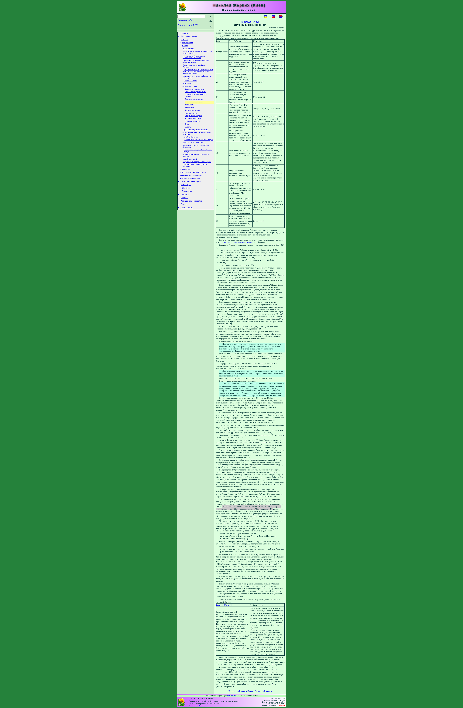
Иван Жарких (187, 207)
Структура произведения (194, 99)
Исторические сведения (193, 116)
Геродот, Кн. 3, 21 (224, 605)
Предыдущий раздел (237, 691)
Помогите (231, 696)
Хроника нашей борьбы (191, 201)
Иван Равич (187, 83)
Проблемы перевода (192, 121)
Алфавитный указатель (190, 178)
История (184, 40)
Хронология (189, 105)
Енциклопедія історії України (194, 172)
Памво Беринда (188, 49)
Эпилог (187, 124)
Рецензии (186, 169)
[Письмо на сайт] (210, 21)
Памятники (186, 188)
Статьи (185, 46)
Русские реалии (191, 113)
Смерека (185, 194)
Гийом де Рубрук (190, 86)
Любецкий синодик (191, 137)
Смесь (183, 204)
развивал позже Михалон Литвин (238, 242)
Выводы (188, 127)
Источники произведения (194, 102)
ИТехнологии (186, 191)
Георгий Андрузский (190, 159)
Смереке (202, 706)
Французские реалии (192, 110)
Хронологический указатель (191, 175)
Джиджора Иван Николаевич (193, 142)
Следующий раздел (263, 691)
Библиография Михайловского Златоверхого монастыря (194, 57)
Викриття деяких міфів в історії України (197, 162)
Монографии (187, 43)
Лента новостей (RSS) (188, 25)
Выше (250, 691)
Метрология (189, 107)
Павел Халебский (190, 81)
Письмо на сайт (185, 20)
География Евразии (194, 118)
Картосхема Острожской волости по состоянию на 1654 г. (196, 61)
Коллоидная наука (189, 36)
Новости (184, 33)
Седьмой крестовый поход (194, 89)
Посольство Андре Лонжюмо (195, 92)
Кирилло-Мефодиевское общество (195, 130)
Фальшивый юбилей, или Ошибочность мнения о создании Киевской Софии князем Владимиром (198, 71)
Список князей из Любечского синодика (198, 140)
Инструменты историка (191, 181)
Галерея (184, 198)
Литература (186, 185)
